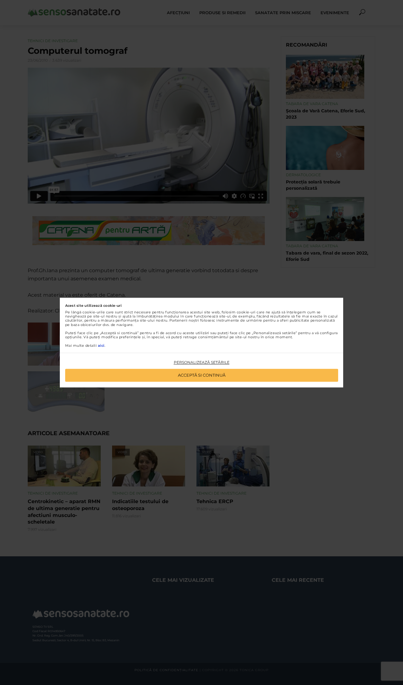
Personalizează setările (202, 362)
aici (101, 345)
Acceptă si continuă (201, 375)
